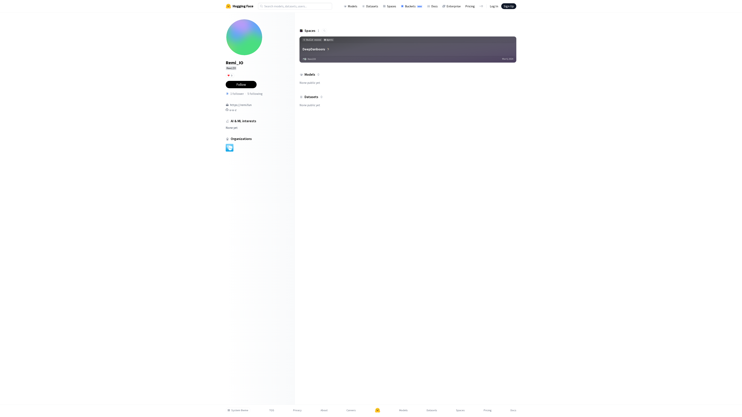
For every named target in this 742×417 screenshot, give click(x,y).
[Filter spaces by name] (324, 30)
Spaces (391, 6)
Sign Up (509, 6)
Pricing (470, 6)
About (324, 410)
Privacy (297, 410)
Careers (351, 410)
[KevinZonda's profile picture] (227, 93)
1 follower (237, 94)
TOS (271, 410)
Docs (434, 6)
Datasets (372, 6)
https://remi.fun (241, 105)
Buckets (413, 6)
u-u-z (233, 110)
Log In (494, 6)
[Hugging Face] (377, 410)
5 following (255, 94)
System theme (239, 410)
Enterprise (454, 6)
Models (352, 6)
